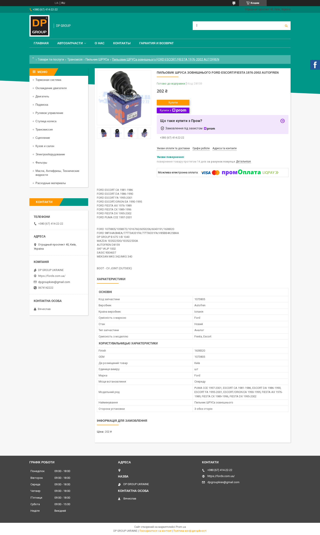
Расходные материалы (50, 183)
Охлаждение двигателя (51, 88)
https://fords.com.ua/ (51, 276)
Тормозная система (48, 79)
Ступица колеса (45, 121)
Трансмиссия (44, 129)
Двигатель (42, 96)
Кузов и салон (44, 146)
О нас (99, 43)
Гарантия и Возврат (156, 43)
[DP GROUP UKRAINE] (39, 26)
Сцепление (42, 137)
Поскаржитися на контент (155, 530)
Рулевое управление (49, 113)
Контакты (122, 43)
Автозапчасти (70, 43)
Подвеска (41, 104)
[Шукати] (286, 25)
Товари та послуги (51, 59)
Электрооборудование (50, 154)
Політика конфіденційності (190, 530)
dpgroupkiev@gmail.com (54, 282)
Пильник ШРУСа (97, 59)
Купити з (165, 110)
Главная (41, 43)
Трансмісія (75, 59)
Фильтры (41, 162)
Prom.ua (181, 526)
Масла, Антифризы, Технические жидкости (57, 172)
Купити (173, 102)
